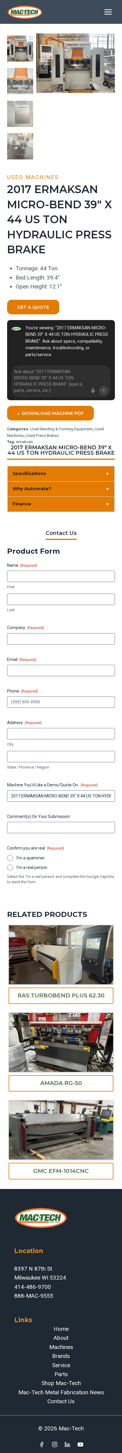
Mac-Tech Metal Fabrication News (61, 1392)
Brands (61, 1356)
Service (61, 1365)
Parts (61, 1374)
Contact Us (61, 1401)
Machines (61, 1347)
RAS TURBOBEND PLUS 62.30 (61, 995)
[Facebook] (41, 1444)
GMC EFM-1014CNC (61, 1171)
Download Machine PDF (50, 413)
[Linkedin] (67, 1444)
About (61, 1337)
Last (11, 610)
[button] (107, 66)
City (10, 744)
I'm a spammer (31, 858)
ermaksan (24, 442)
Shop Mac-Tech (61, 1383)
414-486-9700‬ (32, 1286)
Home (61, 1328)
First (11, 587)
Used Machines (33, 177)
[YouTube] (80, 1444)
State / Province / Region (28, 767)
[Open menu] (108, 12)
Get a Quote (33, 307)
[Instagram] (54, 1444)
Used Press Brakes (42, 435)
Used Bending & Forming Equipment (61, 429)
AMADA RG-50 (61, 1083)
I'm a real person (32, 867)
